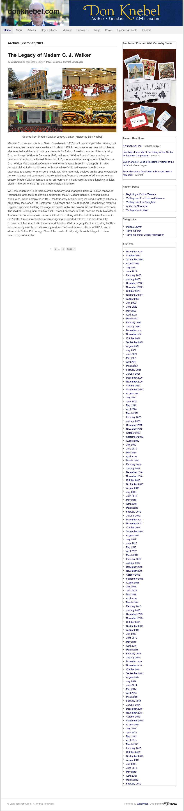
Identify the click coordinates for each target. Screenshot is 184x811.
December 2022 (134, 283)
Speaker (81, 30)
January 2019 (133, 468)
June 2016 (131, 590)
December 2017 (134, 519)
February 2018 (133, 511)
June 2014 (131, 685)
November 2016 (134, 570)
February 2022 (133, 322)
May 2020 (131, 405)
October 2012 (133, 752)
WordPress (142, 803)
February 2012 (133, 783)
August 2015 (132, 629)
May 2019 (131, 452)
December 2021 (134, 330)
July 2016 (131, 586)
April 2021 (131, 361)
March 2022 (132, 318)
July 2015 (131, 633)
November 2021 (134, 334)
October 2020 (133, 385)
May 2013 (131, 736)
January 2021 (133, 373)
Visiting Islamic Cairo (137, 210)
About (19, 30)
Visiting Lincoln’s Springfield (140, 202)
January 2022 (133, 326)
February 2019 (133, 464)
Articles (31, 30)
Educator (67, 30)
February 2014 (133, 700)
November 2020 (134, 381)
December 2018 (134, 472)
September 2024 (134, 259)
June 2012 (131, 767)
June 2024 (131, 271)
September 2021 (134, 342)
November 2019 (134, 428)
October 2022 (133, 291)
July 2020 (131, 397)
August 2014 (132, 677)
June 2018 (131, 495)
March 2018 (132, 507)
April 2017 (131, 551)
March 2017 (132, 555)
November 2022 (134, 287)
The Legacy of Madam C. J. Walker (49, 54)
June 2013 (131, 732)
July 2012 (131, 763)
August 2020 (132, 393)
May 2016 (131, 594)
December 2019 (134, 425)
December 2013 (134, 708)
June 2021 (131, 354)
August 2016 (132, 582)
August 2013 (132, 724)
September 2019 (134, 436)
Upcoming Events (127, 30)
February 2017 (133, 559)
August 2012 (132, 760)
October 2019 (133, 432)
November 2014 (134, 665)
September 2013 (134, 720)
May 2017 (131, 547)
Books (108, 30)
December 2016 (134, 566)
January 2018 (133, 515)
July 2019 (131, 444)
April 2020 (131, 409)
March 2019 (132, 460)
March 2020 (132, 413)
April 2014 (131, 693)
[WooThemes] (170, 803)
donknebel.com (34, 11)
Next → (70, 248)
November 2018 (134, 476)
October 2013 (133, 716)
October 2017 (133, 527)
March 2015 (132, 649)
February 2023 (133, 275)
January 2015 (133, 657)
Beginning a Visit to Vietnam (141, 194)
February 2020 (133, 417)
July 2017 (131, 539)
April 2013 (131, 740)
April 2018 (131, 503)
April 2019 (131, 456)
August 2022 (132, 298)
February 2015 (133, 653)
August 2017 (132, 535)
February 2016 (133, 606)
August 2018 (132, 488)
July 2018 (131, 492)
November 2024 (134, 251)
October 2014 (133, 669)
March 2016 (132, 602)
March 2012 (132, 779)
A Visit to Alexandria (137, 206)
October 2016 (133, 574)
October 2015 (133, 622)
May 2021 (131, 358)
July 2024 (131, 267)
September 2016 (134, 578)
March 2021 (132, 365)
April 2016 (131, 598)
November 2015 (134, 618)
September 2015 (134, 626)
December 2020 (134, 377)
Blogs (97, 30)
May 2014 (131, 689)
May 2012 (131, 771)
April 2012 (131, 775)
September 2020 (134, 389)
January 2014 (133, 704)
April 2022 (131, 314)
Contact (146, 30)
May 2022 (131, 310)
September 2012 (134, 756)
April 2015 (131, 645)
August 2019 (132, 440)
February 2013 (133, 748)
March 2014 (132, 696)
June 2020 (131, 401)
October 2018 (133, 480)
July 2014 (131, 681)
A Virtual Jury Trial (132, 145)
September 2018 (134, 484)
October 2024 (133, 255)
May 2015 (131, 641)
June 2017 (131, 543)
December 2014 (134, 661)
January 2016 (133, 610)
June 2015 (131, 637)
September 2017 (134, 531)
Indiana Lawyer (134, 226)
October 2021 (133, 338)
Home (7, 30)
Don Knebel (16, 61)
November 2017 (134, 523)
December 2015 (134, 614)
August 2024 (132, 263)
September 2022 (134, 294)
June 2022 (131, 306)
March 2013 (132, 744)
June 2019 (131, 448)
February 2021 (133, 369)
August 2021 (132, 346)
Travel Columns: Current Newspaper (64, 61)
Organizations (49, 30)
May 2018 (131, 499)
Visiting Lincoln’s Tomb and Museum (145, 198)
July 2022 (131, 302)
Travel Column (133, 230)
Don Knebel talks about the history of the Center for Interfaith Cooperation (148, 153)
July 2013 (131, 728)
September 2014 (134, 673)
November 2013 (134, 712)
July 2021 (131, 350)
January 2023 (133, 279)
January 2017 (133, 562)
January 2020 (133, 421)
